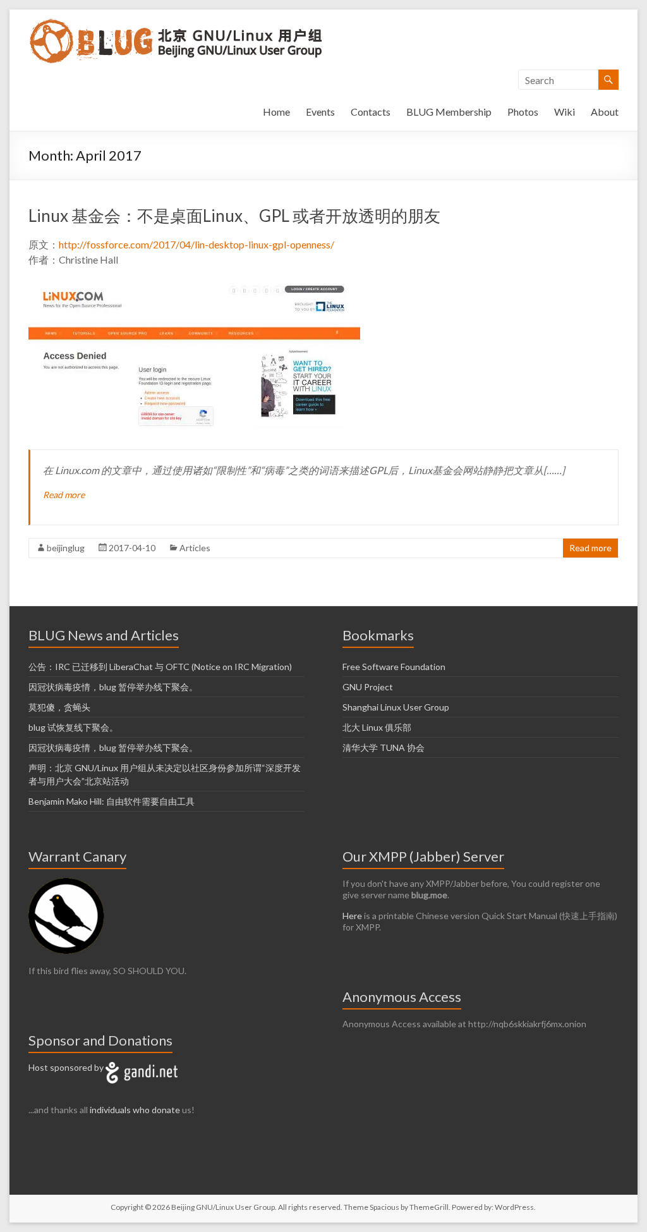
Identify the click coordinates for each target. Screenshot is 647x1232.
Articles (194, 547)
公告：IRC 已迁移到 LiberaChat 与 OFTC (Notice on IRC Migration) (160, 666)
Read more (64, 494)
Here (352, 915)
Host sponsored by (67, 1067)
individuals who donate (135, 1109)
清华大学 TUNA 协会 (383, 747)
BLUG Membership (449, 112)
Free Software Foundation (393, 666)
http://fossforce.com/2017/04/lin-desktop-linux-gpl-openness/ (196, 244)
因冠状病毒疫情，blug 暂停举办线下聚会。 (113, 686)
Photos (522, 112)
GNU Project (367, 686)
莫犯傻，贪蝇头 (59, 707)
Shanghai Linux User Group (395, 707)
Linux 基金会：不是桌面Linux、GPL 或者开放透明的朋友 (234, 215)
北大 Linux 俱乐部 (376, 727)
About (605, 112)
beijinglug (66, 547)
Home (276, 112)
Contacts (370, 112)
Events (320, 112)
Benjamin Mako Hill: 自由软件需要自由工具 (111, 801)
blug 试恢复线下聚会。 (73, 727)
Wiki (564, 112)
